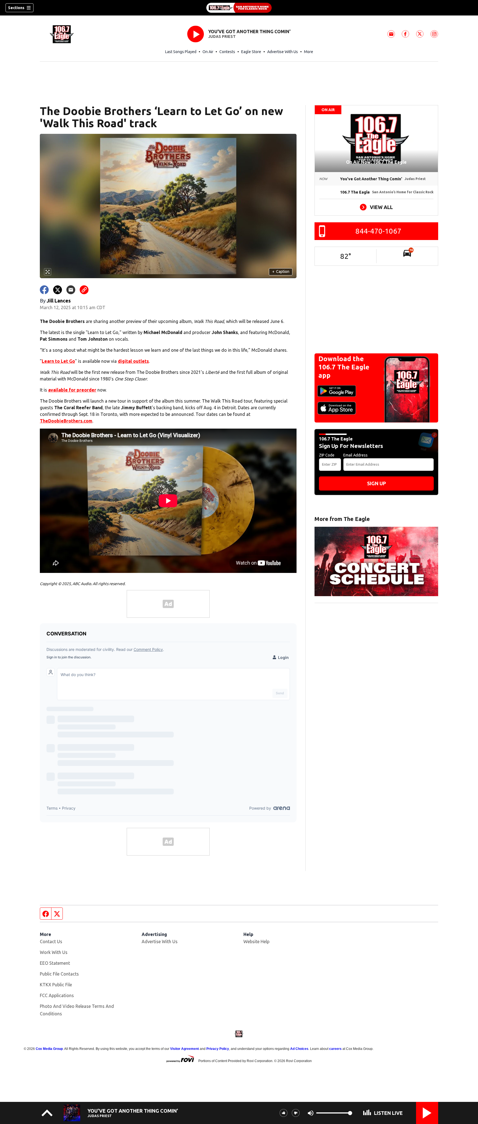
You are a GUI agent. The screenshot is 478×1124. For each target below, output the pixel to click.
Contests (227, 51)
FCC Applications (57, 995)
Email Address (355, 455)
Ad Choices (299, 1049)
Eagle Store (251, 51)
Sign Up (376, 483)
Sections (16, 8)
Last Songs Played (180, 51)
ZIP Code (326, 455)
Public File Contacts (59, 973)
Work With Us (53, 952)
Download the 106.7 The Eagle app (343, 367)
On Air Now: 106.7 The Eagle (376, 162)
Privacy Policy (217, 1049)
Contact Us (51, 941)
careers (335, 1049)
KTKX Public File (56, 984)
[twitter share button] (57, 289)
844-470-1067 (378, 231)
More (308, 51)
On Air (207, 51)
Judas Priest (222, 36)
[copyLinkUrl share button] (84, 289)
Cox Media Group (49, 1049)
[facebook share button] (44, 289)
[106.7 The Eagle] (239, 7)
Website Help (256, 941)
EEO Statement (55, 963)
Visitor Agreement (184, 1049)
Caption (280, 271)
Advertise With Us (282, 51)
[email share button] (70, 289)
